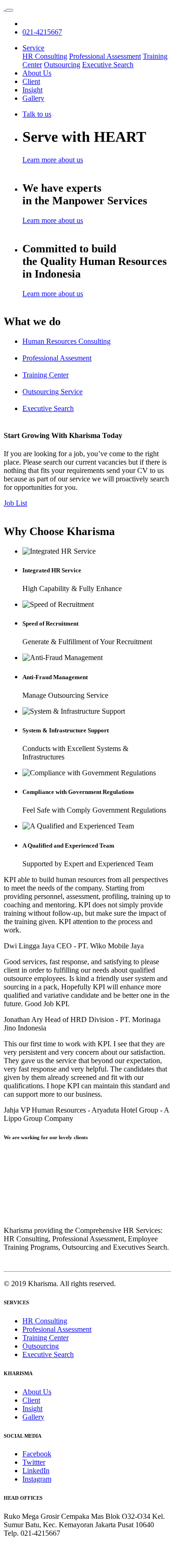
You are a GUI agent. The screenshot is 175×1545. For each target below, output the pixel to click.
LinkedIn (35, 1471)
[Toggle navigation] (9, 10)
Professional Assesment (56, 358)
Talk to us (36, 114)
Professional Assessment (105, 56)
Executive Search (107, 65)
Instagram (36, 1479)
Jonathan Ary (23, 1019)
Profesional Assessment (56, 1329)
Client (31, 81)
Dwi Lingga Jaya (29, 946)
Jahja (11, 1110)
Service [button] (33, 48)
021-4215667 (42, 32)
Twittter (33, 1462)
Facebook (36, 1454)
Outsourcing (62, 65)
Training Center (45, 375)
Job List (15, 503)
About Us (36, 73)
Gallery (33, 98)
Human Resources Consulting (66, 341)
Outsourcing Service (52, 392)
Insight (32, 90)
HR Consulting (44, 56)
